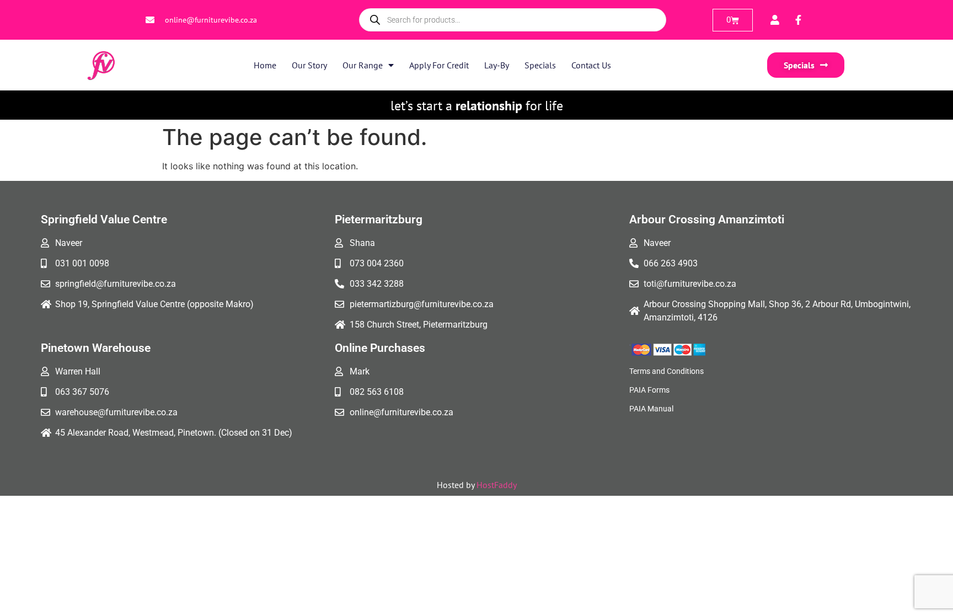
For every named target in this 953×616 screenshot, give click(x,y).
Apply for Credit (439, 65)
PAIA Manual (651, 408)
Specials (540, 65)
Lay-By (496, 65)
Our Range (362, 65)
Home (265, 65)
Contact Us (591, 65)
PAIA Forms (649, 389)
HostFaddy (496, 484)
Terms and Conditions (666, 371)
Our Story (309, 65)
